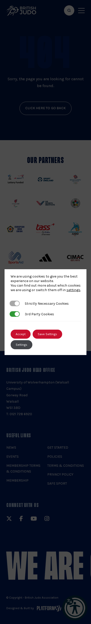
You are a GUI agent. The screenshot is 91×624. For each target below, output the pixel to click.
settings (73, 290)
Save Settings (47, 334)
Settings (21, 344)
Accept (21, 334)
